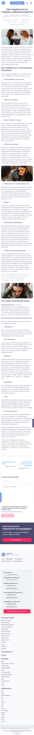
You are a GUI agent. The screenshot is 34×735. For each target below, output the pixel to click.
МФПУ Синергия (5, 695)
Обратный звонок (16, 540)
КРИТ (2, 670)
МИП (2, 693)
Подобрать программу (0, 497)
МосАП (3, 717)
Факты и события (6, 16)
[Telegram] (10, 565)
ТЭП (2, 683)
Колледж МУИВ (5, 672)
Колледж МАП (5, 681)
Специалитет (19, 559)
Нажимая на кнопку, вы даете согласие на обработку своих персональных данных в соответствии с (14, 508)
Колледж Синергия (6, 674)
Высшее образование (7, 624)
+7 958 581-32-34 (11, 604)
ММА (2, 704)
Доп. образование (17, 561)
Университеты (6, 688)
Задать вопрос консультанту (17, 611)
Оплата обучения (6, 620)
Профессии (4, 629)
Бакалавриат (9, 559)
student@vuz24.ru (11, 607)
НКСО (2, 685)
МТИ (2, 697)
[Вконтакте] (2, 565)
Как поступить (5, 635)
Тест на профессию (7, 627)
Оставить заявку (17, 3)
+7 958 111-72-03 (11, 586)
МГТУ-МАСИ (4, 710)
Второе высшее (5, 631)
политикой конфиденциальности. (17, 731)
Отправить (7, 515)
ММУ (2, 691)
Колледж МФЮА (5, 668)
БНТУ (2, 719)
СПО (3, 559)
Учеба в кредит (5, 622)
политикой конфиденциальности (11, 512)
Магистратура (6, 561)
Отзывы (3, 642)
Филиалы (3, 648)
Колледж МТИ (5, 676)
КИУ (2, 706)
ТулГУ (3, 702)
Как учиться (4, 637)
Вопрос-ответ (5, 640)
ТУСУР (3, 708)
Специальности (6, 652)
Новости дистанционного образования (19, 15)
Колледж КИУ (5, 665)
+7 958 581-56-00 (11, 595)
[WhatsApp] (6, 565)
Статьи (3, 655)
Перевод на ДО (5, 633)
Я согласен (17, 733)
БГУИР (3, 721)
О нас (3, 644)
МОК (2, 678)
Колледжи (4, 659)
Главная (7, 15)
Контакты (4, 646)
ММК (2, 661)
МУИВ (2, 715)
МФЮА (3, 712)
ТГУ (2, 699)
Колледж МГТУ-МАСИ (7, 663)
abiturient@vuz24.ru (12, 588)
